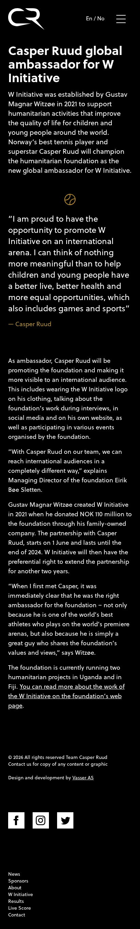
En (89, 18)
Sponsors (18, 880)
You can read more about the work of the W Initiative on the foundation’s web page (66, 696)
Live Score (19, 908)
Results (16, 901)
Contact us (19, 764)
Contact (16, 914)
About (14, 887)
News (14, 874)
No (101, 18)
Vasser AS (83, 777)
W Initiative (20, 894)
